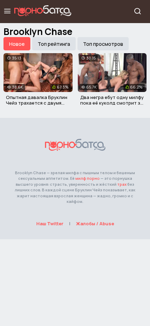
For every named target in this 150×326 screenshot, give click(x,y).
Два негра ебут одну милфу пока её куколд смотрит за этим (112, 102)
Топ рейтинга (54, 44)
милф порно (87, 178)
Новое (17, 44)
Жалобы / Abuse (95, 223)
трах (122, 184)
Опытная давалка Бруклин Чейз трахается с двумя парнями (36, 102)
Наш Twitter (49, 223)
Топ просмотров (103, 44)
